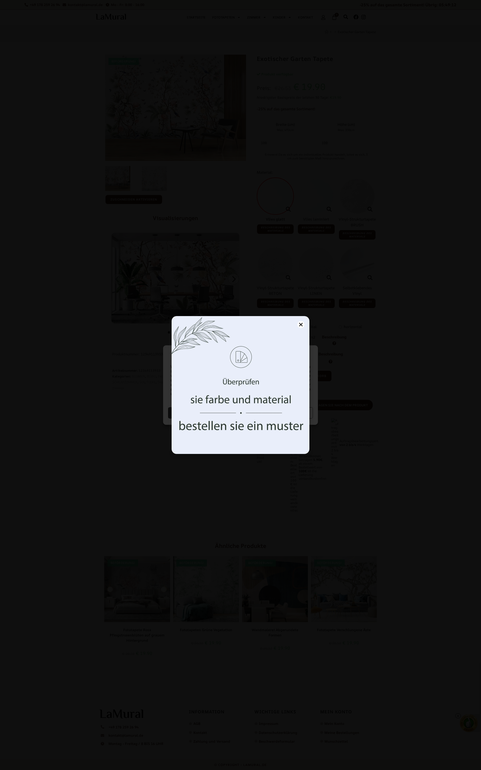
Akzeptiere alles (204, 412)
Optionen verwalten (277, 412)
